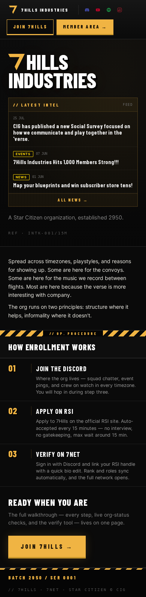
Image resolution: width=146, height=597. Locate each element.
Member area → (85, 27)
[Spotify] (109, 10)
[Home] (13, 10)
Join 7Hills (30, 27)
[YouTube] (98, 10)
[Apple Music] (120, 10)
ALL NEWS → (73, 199)
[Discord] (87, 10)
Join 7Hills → (47, 546)
